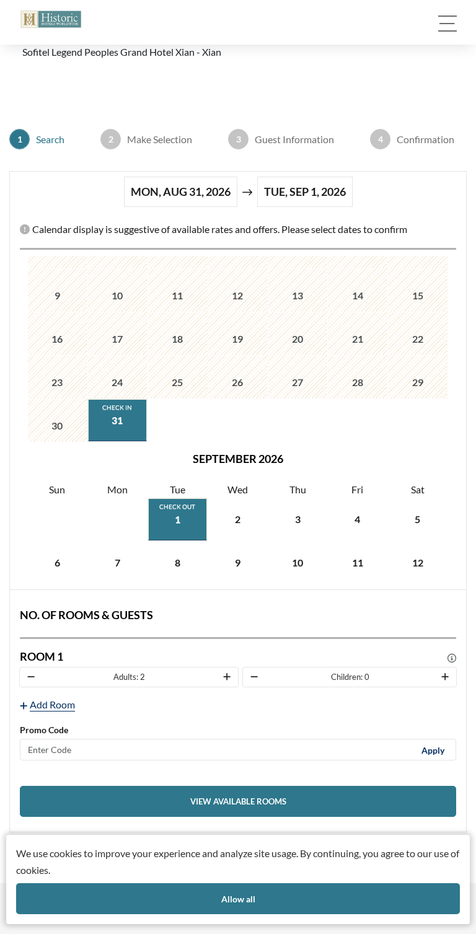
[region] (238, 420)
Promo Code (44, 730)
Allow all (238, 899)
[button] (50, 19)
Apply (432, 749)
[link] (238, 801)
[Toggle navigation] (447, 23)
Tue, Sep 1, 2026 (305, 191)
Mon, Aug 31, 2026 (181, 191)
